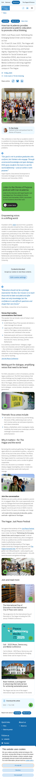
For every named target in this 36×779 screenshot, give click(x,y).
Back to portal (8, 729)
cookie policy (29, 760)
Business (7, 2)
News (4, 13)
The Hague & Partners (29, 2)
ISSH (14, 225)
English (27, 8)
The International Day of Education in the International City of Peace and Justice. (15, 607)
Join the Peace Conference (9, 358)
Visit (2, 2)
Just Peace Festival (28, 528)
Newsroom (16, 2)
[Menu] (32, 8)
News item (24, 21)
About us (23, 726)
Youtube (6, 743)
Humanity (5, 21)
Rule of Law (15, 21)
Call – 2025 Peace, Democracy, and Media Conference (15, 645)
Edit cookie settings (18, 277)
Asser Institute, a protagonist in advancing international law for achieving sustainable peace (15, 683)
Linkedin (6, 739)
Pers (4, 726)
